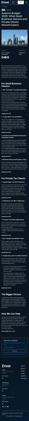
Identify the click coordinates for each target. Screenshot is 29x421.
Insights (23, 370)
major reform (19, 260)
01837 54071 (5, 388)
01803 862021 (5, 401)
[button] (26, 2)
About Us (23, 368)
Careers (23, 373)
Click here (3, 328)
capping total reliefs (6, 207)
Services (23, 365)
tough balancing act (19, 297)
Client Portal (13, 2)
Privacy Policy (10, 416)
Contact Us (20, 2)
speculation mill (15, 67)
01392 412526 (5, 376)
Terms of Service (18, 416)
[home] (5, 2)
